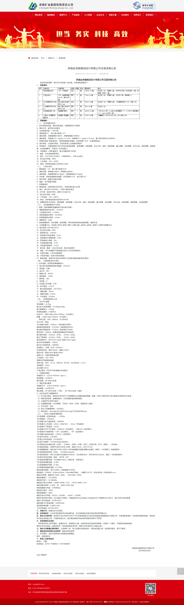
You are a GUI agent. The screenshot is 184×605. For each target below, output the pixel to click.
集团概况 (51, 15)
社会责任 (125, 15)
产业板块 (76, 15)
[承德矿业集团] (50, 6)
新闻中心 (63, 15)
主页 (42, 58)
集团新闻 (62, 58)
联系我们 (150, 15)
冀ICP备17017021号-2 (94, 602)
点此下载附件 (42, 555)
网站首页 (38, 15)
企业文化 (100, 15)
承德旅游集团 (56, 573)
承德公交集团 (67, 573)
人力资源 (88, 15)
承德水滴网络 (144, 602)
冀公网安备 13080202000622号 (118, 602)
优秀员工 (137, 15)
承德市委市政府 (44, 573)
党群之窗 (113, 15)
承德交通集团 (91, 573)
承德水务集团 (79, 573)
